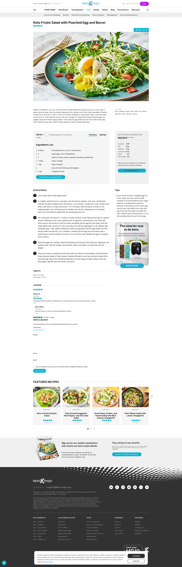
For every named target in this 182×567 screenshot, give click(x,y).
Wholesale (138, 533)
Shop (144, 4)
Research (136, 10)
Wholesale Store (92, 539)
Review (35, 335)
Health (38, 3)
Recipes (47, 409)
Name (35, 353)
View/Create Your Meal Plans (81, 15)
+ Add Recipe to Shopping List (50, 177)
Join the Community (93, 522)
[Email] (147, 487)
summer (135, 113)
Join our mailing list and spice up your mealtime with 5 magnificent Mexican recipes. (61, 366)
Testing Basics (77, 10)
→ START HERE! (49, 10)
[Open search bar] (147, 10)
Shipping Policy (63, 536)
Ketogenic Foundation (142, 530)
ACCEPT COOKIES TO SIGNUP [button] (126, 454)
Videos (105, 10)
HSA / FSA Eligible (92, 527)
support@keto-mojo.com (58, 487)
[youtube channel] (129, 487)
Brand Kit (118, 524)
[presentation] (152, 396)
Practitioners (123, 10)
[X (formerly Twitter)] (141, 487)
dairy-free (128, 113)
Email (35, 360)
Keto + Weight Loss (39, 539)
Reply (34, 302)
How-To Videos (63, 527)
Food (88, 10)
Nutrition (66, 15)
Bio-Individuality (132, 170)
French (136, 111)
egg (140, 111)
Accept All (136, 556)
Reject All (136, 561)
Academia (138, 522)
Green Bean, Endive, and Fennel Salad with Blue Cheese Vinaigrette (106, 415)
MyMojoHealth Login (64, 530)
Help (123, 3)
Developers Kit (139, 527)
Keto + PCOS (37, 536)
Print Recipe (143, 30)
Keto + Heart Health (39, 527)
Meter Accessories (93, 530)
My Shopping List (112, 15)
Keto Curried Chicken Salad (47, 414)
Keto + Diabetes (38, 524)
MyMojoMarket (91, 536)
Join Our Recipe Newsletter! (129, 15)
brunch (144, 111)
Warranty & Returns (64, 539)
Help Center (62, 524)
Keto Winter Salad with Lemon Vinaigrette (135, 414)
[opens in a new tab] (132, 244)
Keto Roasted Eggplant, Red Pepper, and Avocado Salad (76, 415)
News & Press (119, 533)
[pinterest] (135, 487)
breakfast (121, 111)
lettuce (127, 111)
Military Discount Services (95, 533)
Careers (117, 527)
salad (131, 111)
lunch (123, 113)
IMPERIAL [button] (93, 135)
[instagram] (123, 487)
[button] (147, 10)
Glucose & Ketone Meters (95, 524)
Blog (113, 10)
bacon (116, 111)
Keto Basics (63, 10)
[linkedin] (111, 487)
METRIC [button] (103, 135)
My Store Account (133, 3)
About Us (118, 522)
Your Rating (37, 327)
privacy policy (115, 448)
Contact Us (62, 522)
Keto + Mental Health (40, 530)
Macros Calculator (98, 15)
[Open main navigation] (34, 9)
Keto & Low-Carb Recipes (52, 15)
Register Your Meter (64, 533)
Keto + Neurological (39, 533)
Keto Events (119, 530)
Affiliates (137, 524)
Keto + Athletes (38, 522)
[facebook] (117, 487)
